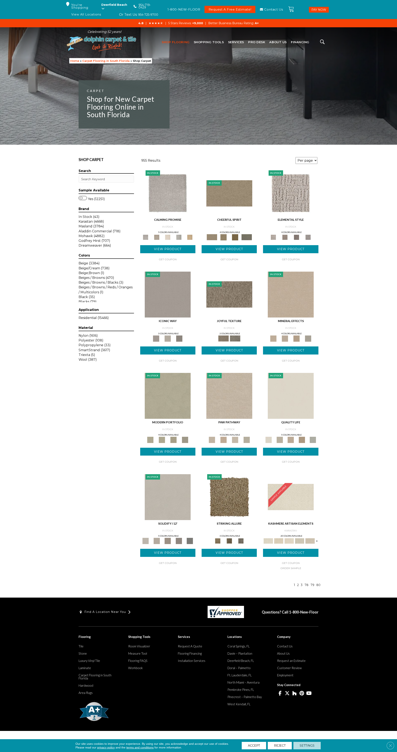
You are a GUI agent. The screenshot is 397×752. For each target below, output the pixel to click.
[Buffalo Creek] (235, 237)
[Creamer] (289, 540)
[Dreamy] (168, 540)
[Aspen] (285, 338)
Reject (280, 745)
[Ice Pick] (247, 439)
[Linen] (229, 395)
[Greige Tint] (241, 540)
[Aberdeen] (156, 237)
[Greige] (179, 540)
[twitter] (287, 693)
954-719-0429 (145, 6)
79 (312, 585)
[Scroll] (291, 439)
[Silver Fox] (185, 439)
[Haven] (162, 439)
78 (307, 585)
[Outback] (229, 294)
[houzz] (295, 693)
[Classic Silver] (168, 193)
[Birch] (308, 338)
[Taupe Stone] (190, 540)
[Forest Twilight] (235, 338)
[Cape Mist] (308, 237)
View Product (167, 249)
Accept (254, 745)
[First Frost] (229, 193)
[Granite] (296, 338)
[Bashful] (278, 540)
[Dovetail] (168, 237)
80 (318, 585)
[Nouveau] (299, 540)
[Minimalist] (168, 496)
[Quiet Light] (223, 237)
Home (74, 60)
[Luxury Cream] (168, 338)
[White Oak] (291, 294)
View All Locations (86, 14)
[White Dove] (168, 395)
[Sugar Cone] (235, 439)
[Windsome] (223, 439)
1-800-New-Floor (303, 612)
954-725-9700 (148, 15)
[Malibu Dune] (168, 294)
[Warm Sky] (229, 496)
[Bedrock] (296, 237)
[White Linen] (291, 395)
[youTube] (309, 693)
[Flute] (247, 237)
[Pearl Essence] (280, 439)
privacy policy (106, 747)
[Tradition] (302, 439)
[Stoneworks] (179, 237)
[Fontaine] (285, 237)
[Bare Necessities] (173, 439)
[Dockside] (229, 540)
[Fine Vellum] (190, 237)
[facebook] (280, 693)
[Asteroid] (179, 338)
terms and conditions (140, 747)
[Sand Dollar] (291, 193)
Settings (307, 745)
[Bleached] (156, 540)
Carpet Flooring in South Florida (106, 60)
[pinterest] (302, 693)
